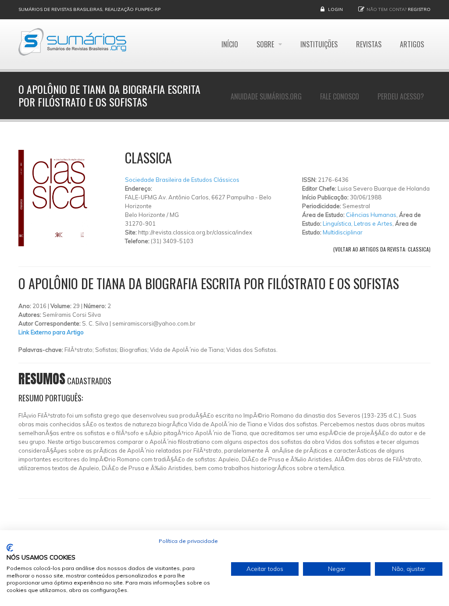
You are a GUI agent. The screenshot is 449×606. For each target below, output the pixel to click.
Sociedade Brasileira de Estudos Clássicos (182, 179)
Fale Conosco (339, 96)
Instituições (319, 44)
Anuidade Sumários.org (266, 96)
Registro (419, 9)
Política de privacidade (188, 541)
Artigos (412, 44)
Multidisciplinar (343, 232)
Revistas (368, 44)
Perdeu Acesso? (401, 96)
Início (229, 44)
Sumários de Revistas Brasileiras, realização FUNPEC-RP (89, 9)
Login (335, 9)
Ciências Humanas (371, 214)
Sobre (266, 44)
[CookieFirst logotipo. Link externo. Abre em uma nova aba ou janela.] (10, 548)
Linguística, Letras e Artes (357, 223)
